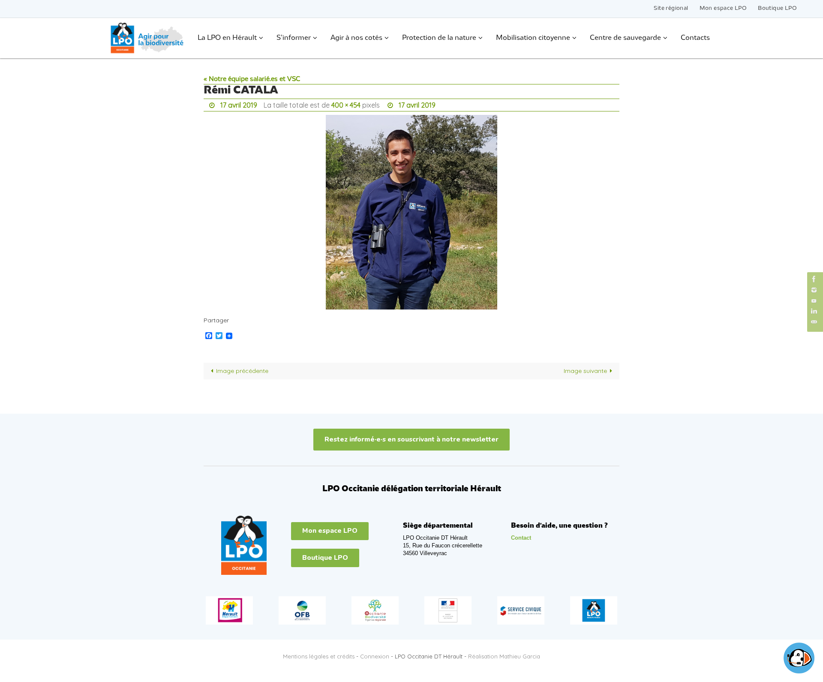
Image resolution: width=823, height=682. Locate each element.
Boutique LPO (777, 8)
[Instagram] (814, 290)
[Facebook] (814, 278)
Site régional (671, 8)
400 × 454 (345, 105)
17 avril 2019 (238, 105)
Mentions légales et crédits (318, 656)
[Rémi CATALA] (411, 212)
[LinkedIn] (814, 311)
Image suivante (585, 371)
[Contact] (814, 322)
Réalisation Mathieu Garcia (504, 656)
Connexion (374, 656)
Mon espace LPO (723, 8)
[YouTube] (814, 300)
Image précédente (242, 371)
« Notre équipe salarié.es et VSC (252, 79)
